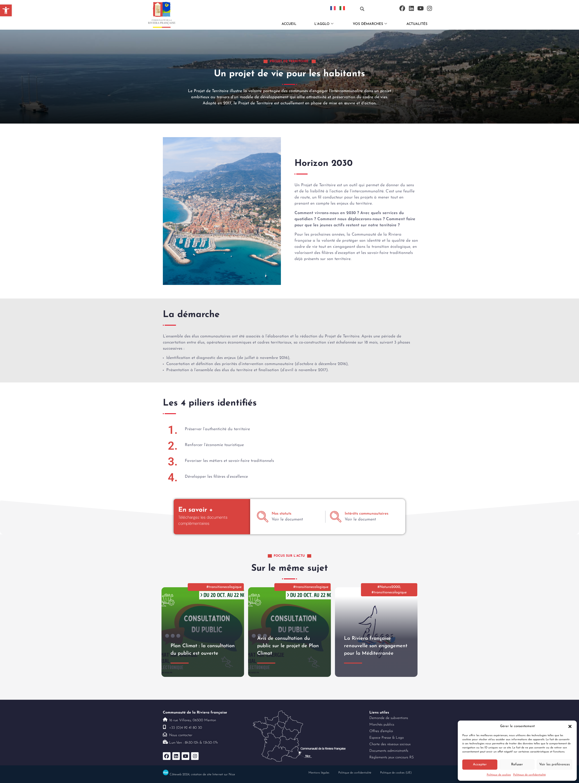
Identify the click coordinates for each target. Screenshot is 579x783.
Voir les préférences (554, 764)
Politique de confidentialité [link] (529, 774)
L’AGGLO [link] (322, 24)
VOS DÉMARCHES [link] (368, 24)
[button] (570, 726)
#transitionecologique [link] (224, 587)
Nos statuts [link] (281, 514)
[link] (6, 10)
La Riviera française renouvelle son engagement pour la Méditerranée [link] (375, 646)
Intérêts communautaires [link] (366, 514)
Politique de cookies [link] (499, 774)
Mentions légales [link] (318, 772)
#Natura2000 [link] (388, 587)
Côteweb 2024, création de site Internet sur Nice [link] (202, 774)
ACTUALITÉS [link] (416, 24)
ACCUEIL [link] (289, 24)
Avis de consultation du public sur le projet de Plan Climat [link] (288, 646)
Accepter (480, 764)
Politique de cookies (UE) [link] (396, 772)
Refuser (517, 764)
